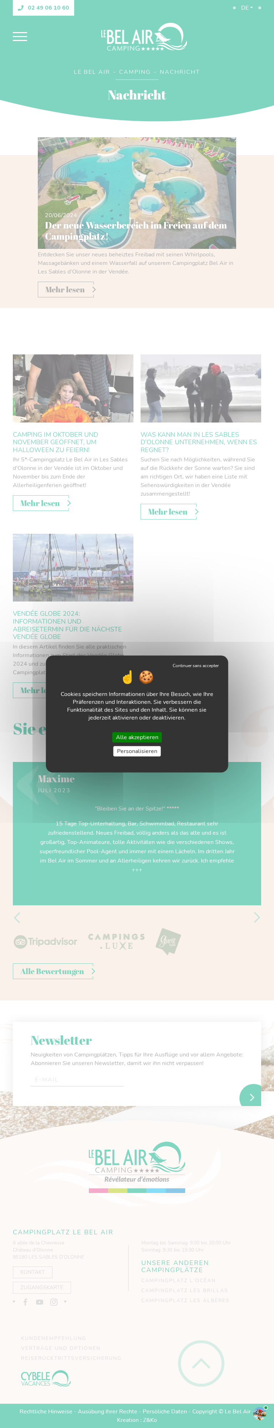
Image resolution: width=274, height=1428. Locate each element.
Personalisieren (137, 751)
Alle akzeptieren (137, 737)
